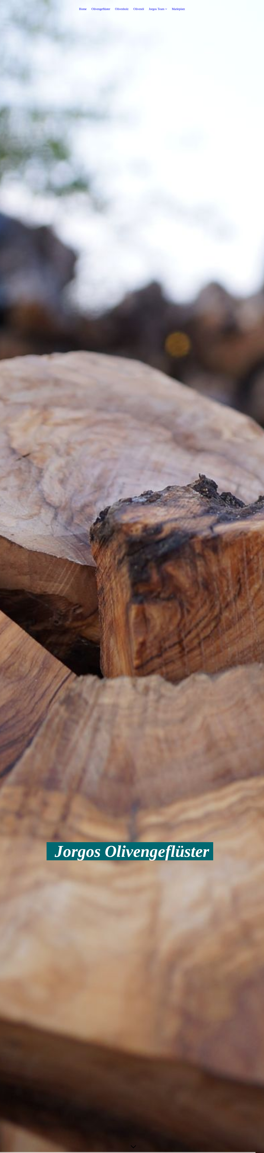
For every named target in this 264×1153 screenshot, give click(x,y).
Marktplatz (178, 9)
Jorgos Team (156, 9)
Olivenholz (122, 9)
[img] (132, 576)
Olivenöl (138, 9)
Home (83, 9)
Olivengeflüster (100, 9)
